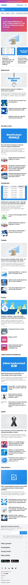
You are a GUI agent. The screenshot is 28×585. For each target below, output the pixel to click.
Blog (2, 9)
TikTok (16, 568)
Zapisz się (23, 532)
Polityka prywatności (5, 580)
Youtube (12, 568)
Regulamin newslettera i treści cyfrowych (15, 535)
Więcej (21, 537)
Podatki (7, 13)
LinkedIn (9, 568)
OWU (2, 578)
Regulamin (3, 575)
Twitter (5, 568)
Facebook (2, 568)
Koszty (12, 13)
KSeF (2, 13)
